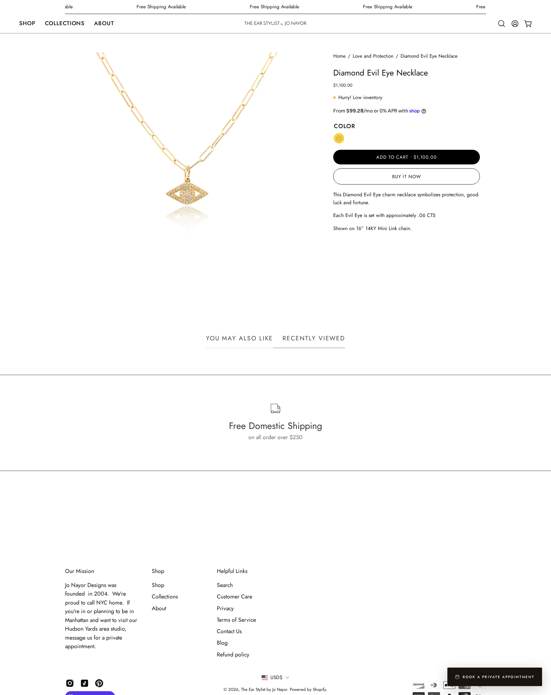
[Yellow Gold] (339, 138)
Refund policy (233, 654)
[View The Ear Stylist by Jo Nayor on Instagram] (70, 683)
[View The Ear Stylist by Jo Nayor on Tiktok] (84, 683)
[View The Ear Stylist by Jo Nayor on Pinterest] (99, 683)
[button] (27, 23)
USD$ (276, 677)
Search (225, 585)
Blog (222, 643)
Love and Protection (373, 56)
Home (339, 56)
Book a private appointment (498, 676)
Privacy (225, 608)
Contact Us (229, 631)
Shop (158, 571)
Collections (165, 596)
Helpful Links (232, 571)
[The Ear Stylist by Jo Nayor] (275, 23)
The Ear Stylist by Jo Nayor (264, 689)
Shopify (319, 689)
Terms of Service (236, 620)
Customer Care (234, 596)
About (159, 608)
